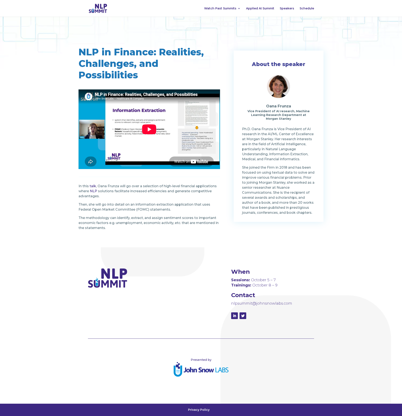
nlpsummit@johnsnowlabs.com (261, 303)
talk (93, 186)
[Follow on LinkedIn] (234, 315)
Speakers (287, 8)
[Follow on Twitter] (243, 315)
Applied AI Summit (260, 8)
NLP (93, 191)
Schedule (307, 8)
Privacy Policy (199, 410)
